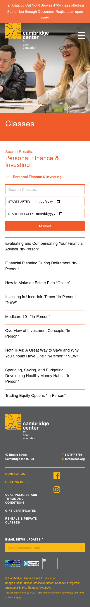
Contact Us (15, 474)
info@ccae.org (75, 459)
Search (45, 226)
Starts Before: (20, 214)
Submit (81, 548)
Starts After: (19, 201)
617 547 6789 (73, 454)
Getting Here (17, 482)
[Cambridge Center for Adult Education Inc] (50, 563)
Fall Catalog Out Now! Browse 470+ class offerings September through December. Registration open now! (45, 11)
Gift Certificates (20, 511)
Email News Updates (24, 539)
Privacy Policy (66, 592)
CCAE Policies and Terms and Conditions (21, 499)
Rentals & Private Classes (21, 520)
